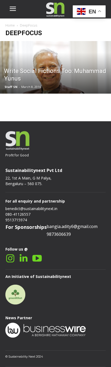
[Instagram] (10, 258)
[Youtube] (37, 258)
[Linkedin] (23, 258)
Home (10, 25)
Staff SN (11, 87)
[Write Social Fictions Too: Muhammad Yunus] (55, 80)
